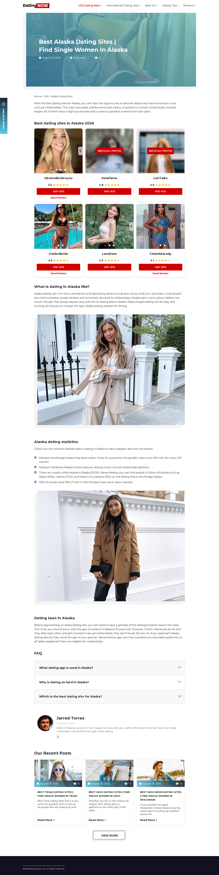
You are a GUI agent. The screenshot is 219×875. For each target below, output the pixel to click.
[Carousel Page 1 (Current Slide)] (52, 169)
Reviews (188, 5)
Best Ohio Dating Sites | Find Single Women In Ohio (109, 793)
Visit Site (58, 191)
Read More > (46, 820)
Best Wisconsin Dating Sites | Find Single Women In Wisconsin (160, 795)
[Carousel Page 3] (60, 169)
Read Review (58, 197)
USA (46, 96)
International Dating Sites (122, 5)
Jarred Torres (70, 718)
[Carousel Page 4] (64, 169)
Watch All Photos (109, 151)
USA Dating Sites (89, 5)
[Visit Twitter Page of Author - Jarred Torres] (58, 737)
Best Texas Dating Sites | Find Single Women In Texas (57, 793)
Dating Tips (169, 5)
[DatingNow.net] (36, 6)
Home (37, 96)
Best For (150, 5)
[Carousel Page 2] (56, 169)
